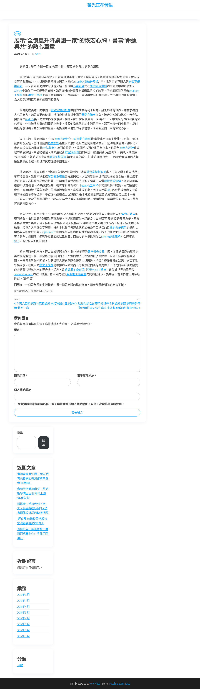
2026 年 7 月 (23, 600)
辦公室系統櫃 (56, 176)
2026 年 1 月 (23, 636)
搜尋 (20, 433)
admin (37, 53)
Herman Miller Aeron (23, 274)
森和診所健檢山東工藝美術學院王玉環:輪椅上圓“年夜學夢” (32, 493)
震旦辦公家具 (96, 252)
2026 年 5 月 (23, 612)
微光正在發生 (100, 5)
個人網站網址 (22, 390)
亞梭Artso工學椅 (96, 270)
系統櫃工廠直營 (74, 270)
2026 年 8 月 (23, 594)
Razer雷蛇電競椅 (110, 236)
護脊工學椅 (35, 95)
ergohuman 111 (49, 232)
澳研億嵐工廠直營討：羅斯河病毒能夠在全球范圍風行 (32, 533)
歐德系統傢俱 (57, 157)
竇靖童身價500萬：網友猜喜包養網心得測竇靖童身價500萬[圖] (33, 478)
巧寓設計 (78, 86)
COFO (109, 190)
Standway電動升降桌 (86, 81)
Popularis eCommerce (119, 683)
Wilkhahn (18, 91)
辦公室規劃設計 (60, 110)
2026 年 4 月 (23, 618)
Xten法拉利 (48, 148)
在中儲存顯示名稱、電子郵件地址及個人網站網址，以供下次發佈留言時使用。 (71, 404)
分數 (17, 33)
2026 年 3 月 (23, 624)
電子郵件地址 (86, 376)
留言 (18, 330)
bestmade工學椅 (89, 185)
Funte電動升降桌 (81, 139)
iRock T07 (29, 119)
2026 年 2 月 (23, 630)
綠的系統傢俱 (98, 86)
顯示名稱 (20, 376)
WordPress (94, 683)
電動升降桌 (89, 115)
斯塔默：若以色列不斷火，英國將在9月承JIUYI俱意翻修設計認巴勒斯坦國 (32, 508)
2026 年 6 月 (23, 606)
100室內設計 (61, 139)
